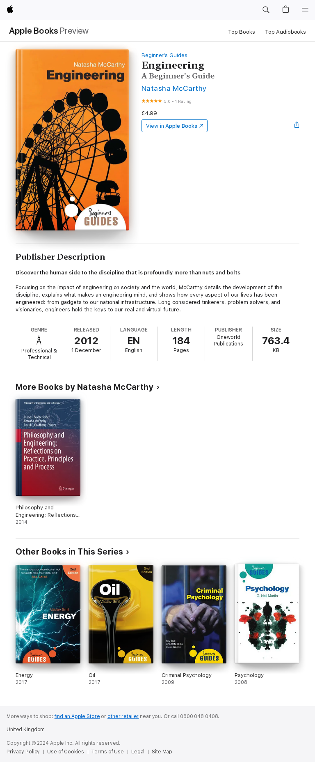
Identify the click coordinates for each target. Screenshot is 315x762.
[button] (266, 10)
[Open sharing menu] (297, 125)
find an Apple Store (77, 716)
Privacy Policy (23, 752)
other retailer (123, 716)
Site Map (162, 752)
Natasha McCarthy (174, 88)
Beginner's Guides (164, 55)
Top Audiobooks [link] (285, 32)
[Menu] (305, 10)
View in (171, 126)
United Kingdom (26, 729)
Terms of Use (107, 752)
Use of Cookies (65, 752)
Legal (137, 752)
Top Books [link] (241, 32)
